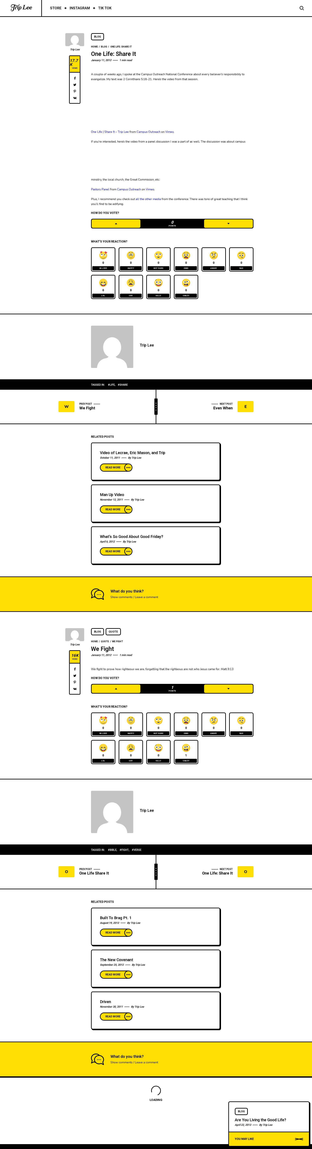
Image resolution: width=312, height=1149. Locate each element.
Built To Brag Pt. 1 (116, 918)
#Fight (124, 850)
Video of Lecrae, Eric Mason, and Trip (132, 453)
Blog (97, 37)
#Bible (112, 850)
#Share (123, 385)
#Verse (136, 850)
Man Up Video (112, 495)
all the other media (148, 199)
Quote (113, 632)
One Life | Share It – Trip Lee (110, 132)
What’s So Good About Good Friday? (131, 537)
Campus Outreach (148, 132)
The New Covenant (116, 960)
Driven (105, 1002)
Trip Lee (75, 50)
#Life (111, 385)
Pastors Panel (100, 189)
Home (94, 46)
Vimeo (169, 132)
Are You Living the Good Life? (260, 1120)
